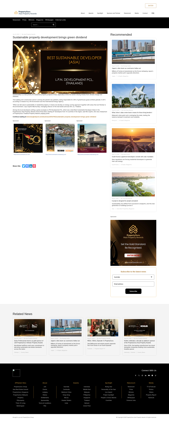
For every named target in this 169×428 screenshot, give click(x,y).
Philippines (86, 395)
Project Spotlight (108, 395)
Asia (113, 208)
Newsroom (127, 13)
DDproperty (20, 400)
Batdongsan (20, 406)
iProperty (20, 397)
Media (137, 13)
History (45, 395)
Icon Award (108, 392)
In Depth (120, 76)
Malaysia (114, 120)
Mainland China (66, 392)
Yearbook (151, 397)
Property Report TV (100, 348)
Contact (145, 13)
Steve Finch (126, 154)
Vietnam (16, 352)
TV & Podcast (151, 386)
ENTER (150, 6)
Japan (113, 76)
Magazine (39, 20)
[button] (133, 277)
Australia (89, 348)
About (83, 13)
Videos (151, 392)
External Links (61, 20)
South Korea (115, 164)
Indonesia (126, 352)
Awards (91, 13)
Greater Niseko (66, 400)
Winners (31, 20)
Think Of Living (20, 403)
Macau (66, 397)
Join (45, 386)
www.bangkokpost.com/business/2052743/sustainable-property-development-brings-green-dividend (61, 117)
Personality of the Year (108, 389)
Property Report (151, 395)
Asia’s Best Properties (122, 208)
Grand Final (86, 406)
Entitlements (45, 397)
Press (24, 20)
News (26, 352)
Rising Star (108, 386)
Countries (109, 400)
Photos (151, 389)
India (66, 403)
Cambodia (66, 389)
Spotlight (100, 13)
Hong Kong (66, 395)
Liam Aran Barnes (128, 110)
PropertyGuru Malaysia (20, 395)
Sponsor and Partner (113, 13)
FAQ (45, 406)
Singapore (87, 397)
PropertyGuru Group (20, 386)
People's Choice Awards (108, 397)
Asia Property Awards (29, 34)
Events (23, 352)
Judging (45, 392)
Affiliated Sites (20, 383)
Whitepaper (49, 20)
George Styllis (127, 66)
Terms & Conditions (45, 403)
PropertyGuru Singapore (20, 392)
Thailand (87, 400)
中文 (153, 13)
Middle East (87, 389)
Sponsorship (45, 400)
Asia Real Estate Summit (20, 389)
